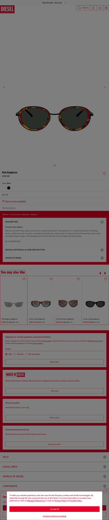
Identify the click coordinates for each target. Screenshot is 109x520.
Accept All (54, 509)
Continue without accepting (54, 516)
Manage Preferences (36, 501)
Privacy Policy (60, 501)
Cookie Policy (76, 501)
